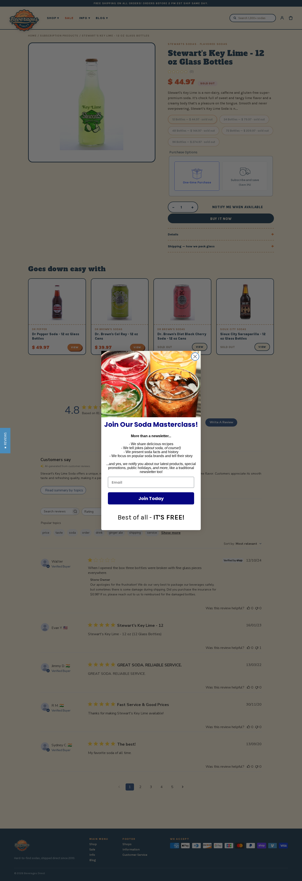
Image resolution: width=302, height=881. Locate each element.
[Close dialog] (195, 356)
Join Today (151, 498)
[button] (5, 440)
